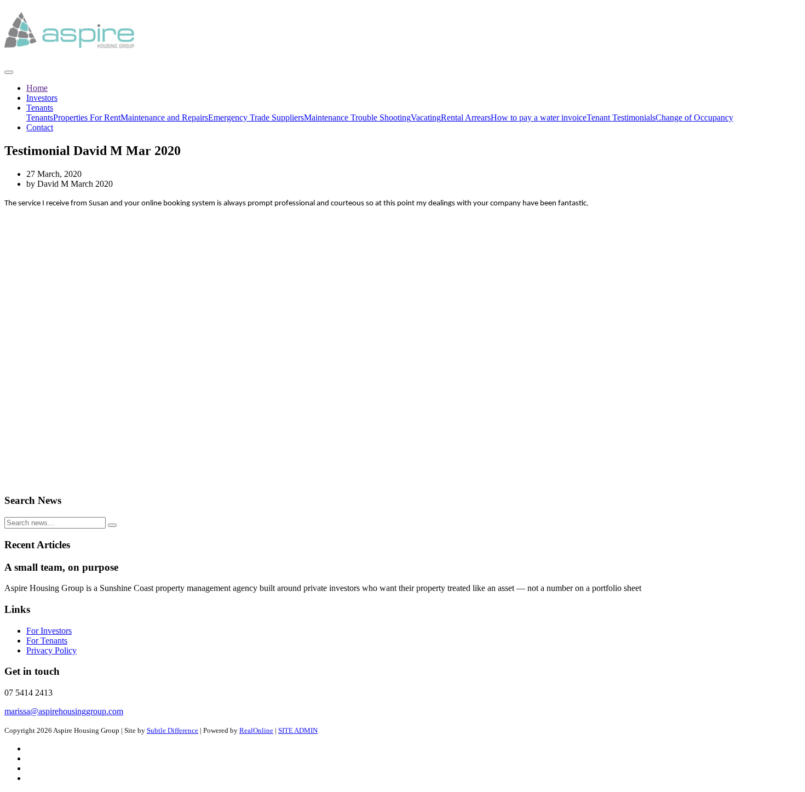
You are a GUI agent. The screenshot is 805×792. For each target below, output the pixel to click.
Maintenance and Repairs (164, 117)
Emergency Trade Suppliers (256, 117)
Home (37, 88)
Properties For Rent (86, 117)
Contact (39, 127)
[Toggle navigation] (8, 72)
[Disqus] (402, 346)
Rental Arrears (466, 117)
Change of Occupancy (694, 117)
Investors (42, 97)
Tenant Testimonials (621, 117)
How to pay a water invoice (538, 117)
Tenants (39, 107)
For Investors (49, 630)
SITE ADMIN (298, 730)
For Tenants (46, 640)
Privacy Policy (51, 650)
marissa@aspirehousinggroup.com (63, 711)
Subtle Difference (172, 730)
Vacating (426, 117)
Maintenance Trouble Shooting (357, 117)
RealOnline (256, 730)
